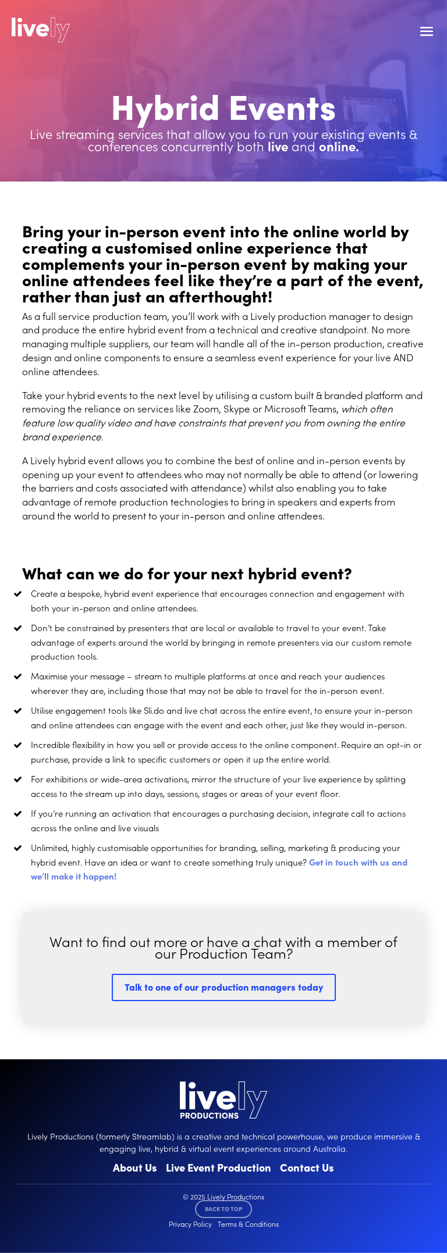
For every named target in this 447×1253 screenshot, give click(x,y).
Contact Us (307, 1167)
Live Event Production (218, 1167)
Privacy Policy (190, 1224)
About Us (135, 1167)
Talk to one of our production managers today (224, 986)
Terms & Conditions (248, 1224)
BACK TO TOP (223, 1209)
